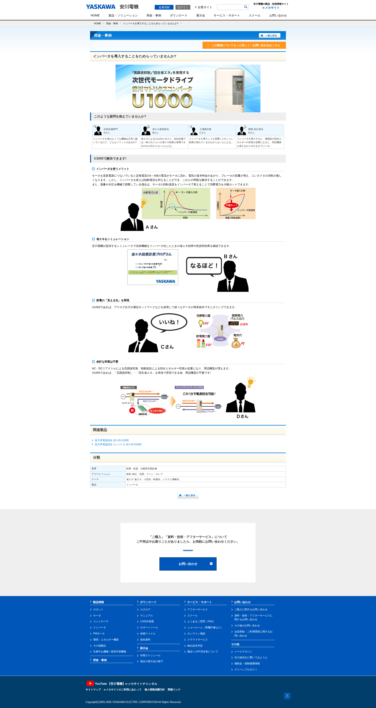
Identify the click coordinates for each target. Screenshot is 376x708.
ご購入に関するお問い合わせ (251, 609)
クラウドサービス (197, 639)
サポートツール (149, 627)
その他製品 (99, 645)
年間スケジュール (150, 655)
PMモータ (99, 633)
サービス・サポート (227, 15)
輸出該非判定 (195, 645)
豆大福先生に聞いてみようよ (251, 657)
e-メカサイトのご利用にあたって (123, 689)
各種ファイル (147, 633)
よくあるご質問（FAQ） (201, 621)
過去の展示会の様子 (151, 661)
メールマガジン (243, 651)
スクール (254, 15)
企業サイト (205, 7)
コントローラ (100, 621)
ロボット (98, 609)
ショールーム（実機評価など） (205, 627)
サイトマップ (93, 689)
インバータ (99, 627)
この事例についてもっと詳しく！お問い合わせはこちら (246, 45)
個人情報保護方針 (155, 689)
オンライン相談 (196, 633)
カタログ (145, 609)
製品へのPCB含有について (202, 651)
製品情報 (98, 602)
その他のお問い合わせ (247, 625)
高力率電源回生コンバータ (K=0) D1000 (118, 444)
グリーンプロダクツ (245, 669)
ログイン (182, 7)
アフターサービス (197, 609)
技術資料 (145, 639)
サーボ (97, 615)
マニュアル (146, 615)
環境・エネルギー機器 (106, 639)
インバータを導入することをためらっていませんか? (150, 23)
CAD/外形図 (147, 621)
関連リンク (174, 689)
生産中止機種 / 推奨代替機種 (109, 651)
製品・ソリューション (123, 15)
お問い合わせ (278, 15)
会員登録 (164, 7)
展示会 (200, 15)
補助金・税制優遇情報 (247, 663)
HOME (95, 15)
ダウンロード (178, 15)
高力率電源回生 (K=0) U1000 (112, 440)
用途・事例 (153, 15)
